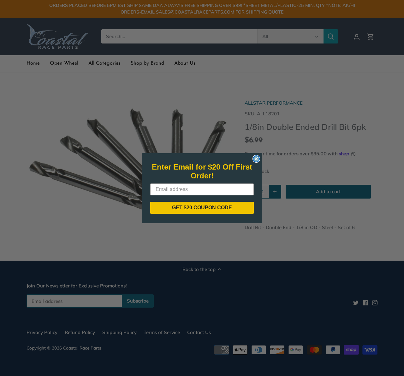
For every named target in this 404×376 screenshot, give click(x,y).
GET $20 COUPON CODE (202, 207)
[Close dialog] (256, 159)
